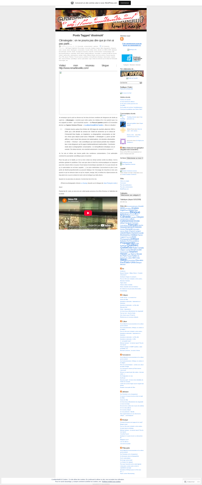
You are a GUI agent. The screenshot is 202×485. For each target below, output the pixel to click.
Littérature (125, 392)
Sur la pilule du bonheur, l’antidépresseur (131, 107)
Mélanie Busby (91, 55)
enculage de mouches (82, 51)
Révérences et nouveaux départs (129, 317)
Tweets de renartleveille (126, 89)
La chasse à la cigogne (126, 462)
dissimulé (114, 50)
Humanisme (126, 355)
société (139, 250)
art (127, 210)
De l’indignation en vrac (126, 376)
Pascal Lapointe (110, 55)
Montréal (123, 235)
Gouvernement (127, 227)
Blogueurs (124, 215)
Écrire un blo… (131, 134)
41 (105, 46)
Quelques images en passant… (128, 276)
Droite (73, 51)
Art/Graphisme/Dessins (103, 30)
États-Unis (130, 262)
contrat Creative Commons (129, 174)
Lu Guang (84, 183)
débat (91, 50)
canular (64, 50)
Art (123, 269)
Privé (130, 241)
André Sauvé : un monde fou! (128, 297)
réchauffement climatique (96, 57)
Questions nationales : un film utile (129, 305)
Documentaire (62, 51)
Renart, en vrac (72, 30)
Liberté (61, 55)
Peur (60, 57)
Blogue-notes (123, 424)
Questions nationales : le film (128, 339)
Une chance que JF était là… (128, 315)
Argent (123, 210)
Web (123, 260)
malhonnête (66, 55)
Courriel (87, 50)
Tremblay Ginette (131, 117)
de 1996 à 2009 (106, 50)
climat (68, 50)
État (122, 262)
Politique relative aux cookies (111, 481)
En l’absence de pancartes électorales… (131, 288)
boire (60, 50)
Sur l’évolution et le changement (129, 394)
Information (136, 229)
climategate (74, 50)
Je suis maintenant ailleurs (127, 101)
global (82, 53)
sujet (90, 58)
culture (131, 219)
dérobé (100, 50)
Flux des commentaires (126, 187)
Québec (132, 245)
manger (81, 55)
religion (123, 250)
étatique (93, 48)
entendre (91, 51)
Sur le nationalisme (125, 458)
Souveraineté (124, 252)
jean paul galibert (131, 123)
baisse (98, 48)
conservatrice (81, 50)
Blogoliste (82, 30)
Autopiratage (123, 290)
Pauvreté (128, 237)
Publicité (123, 246)
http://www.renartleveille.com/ (73, 68)
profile (130, 162)
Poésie (91, 30)
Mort (129, 235)
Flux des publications (126, 185)
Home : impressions (125, 309)
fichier (78, 53)
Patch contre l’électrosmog (127, 473)
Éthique (139, 262)
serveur (79, 58)
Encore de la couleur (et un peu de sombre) (132, 405)
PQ (128, 241)
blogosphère (107, 48)
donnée (69, 51)
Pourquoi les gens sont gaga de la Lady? (131, 422)
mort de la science (101, 55)
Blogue (135, 212)
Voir (67, 60)
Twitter (134, 256)
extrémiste (73, 53)
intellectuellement (89, 53)
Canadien (133, 217)
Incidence (122, 271)
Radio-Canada (138, 248)
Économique (81, 48)
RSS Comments (105, 483)
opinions (95, 46)
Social (133, 250)
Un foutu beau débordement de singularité (131, 311)
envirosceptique (107, 51)
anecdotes (128, 208)
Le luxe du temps (125, 403)
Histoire (138, 227)
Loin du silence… (125, 441)
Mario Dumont (132, 233)
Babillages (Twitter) (126, 87)
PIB (63, 57)
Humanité (129, 229)
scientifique (74, 58)
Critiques (125, 295)
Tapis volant (123, 282)
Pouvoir (76, 57)
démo (95, 50)
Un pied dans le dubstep (126, 428)
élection (122, 264)
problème (86, 57)
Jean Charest (130, 231)
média (85, 55)
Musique (125, 420)
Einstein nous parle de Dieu (127, 387)
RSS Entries (96, 483)
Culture (124, 321)
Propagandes (127, 242)
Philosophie (126, 448)
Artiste (131, 210)
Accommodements (132, 206)
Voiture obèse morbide (126, 284)
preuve (81, 57)
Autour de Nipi (124, 299)
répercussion (107, 57)
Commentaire (124, 219)
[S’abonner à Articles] (121, 40)
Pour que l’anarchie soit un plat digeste (130, 464)
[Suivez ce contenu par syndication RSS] (121, 148)
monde (141, 233)
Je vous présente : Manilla (127, 411)
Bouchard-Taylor (134, 215)
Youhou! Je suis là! (125, 99)
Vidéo (138, 258)
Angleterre (74, 48)
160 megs (68, 48)
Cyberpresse (126, 221)
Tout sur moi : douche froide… (128, 313)
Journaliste (98, 53)
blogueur (113, 48)
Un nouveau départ (125, 409)
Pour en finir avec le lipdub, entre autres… (131, 278)
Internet (122, 231)
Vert (134, 258)
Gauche (140, 225)
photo (134, 237)
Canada (125, 216)
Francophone (124, 225)
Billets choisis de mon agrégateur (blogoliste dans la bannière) (132, 148)
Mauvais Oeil (123, 307)
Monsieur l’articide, (125, 280)
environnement (88, 46)
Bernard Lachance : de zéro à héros (130, 350)
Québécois (126, 247)
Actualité (141, 206)
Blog (62, 30)
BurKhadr (122, 378)
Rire (60, 58)
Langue (138, 231)
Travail (129, 256)
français (133, 224)
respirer (113, 57)
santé (128, 250)
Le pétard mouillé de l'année (109, 53)
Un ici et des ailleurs (125, 407)
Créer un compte (124, 181)
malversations (74, 55)
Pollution (71, 57)
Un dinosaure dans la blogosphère (129, 456)
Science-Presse (66, 58)
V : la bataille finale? (125, 341)
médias (134, 235)
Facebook (128, 223)
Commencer (125, 3)
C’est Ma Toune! (124, 434)
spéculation (85, 58)
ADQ (122, 208)
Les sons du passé (125, 443)
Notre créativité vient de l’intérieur (129, 286)
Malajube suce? (124, 439)
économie (80, 46)
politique (134, 239)
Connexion (123, 183)
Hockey (122, 229)
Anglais (135, 208)
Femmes (135, 223)
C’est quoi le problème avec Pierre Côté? (131, 109)
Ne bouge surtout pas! (126, 460)
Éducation (139, 260)
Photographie (125, 239)
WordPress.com (124, 189)
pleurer (66, 57)
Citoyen (140, 217)
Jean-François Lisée (110, 183)
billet (102, 48)
